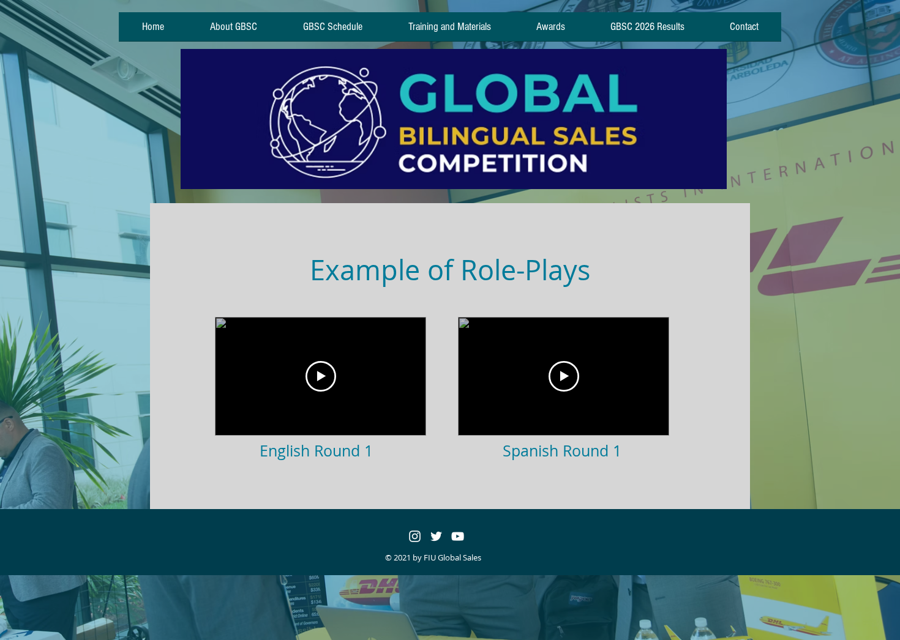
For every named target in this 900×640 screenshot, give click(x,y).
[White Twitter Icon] (436, 536)
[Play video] (321, 376)
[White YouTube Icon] (457, 536)
